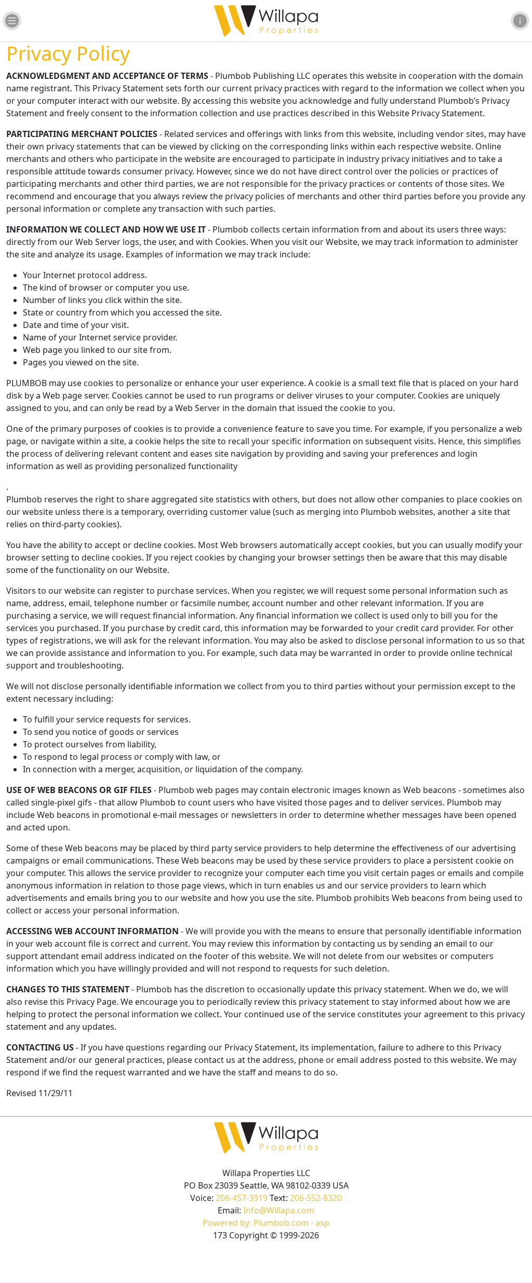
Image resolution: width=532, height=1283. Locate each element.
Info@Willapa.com (278, 1210)
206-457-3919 (242, 1198)
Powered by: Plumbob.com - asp (266, 1223)
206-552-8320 (316, 1198)
